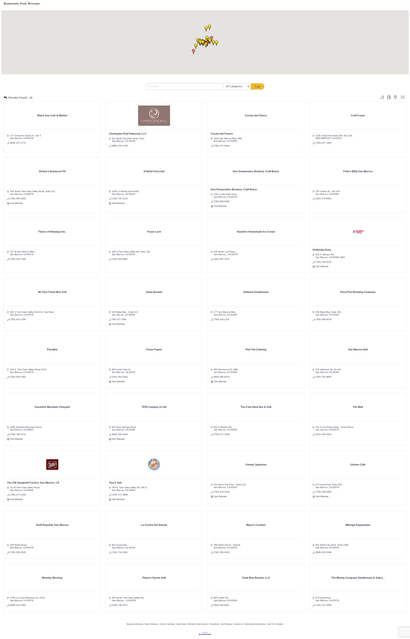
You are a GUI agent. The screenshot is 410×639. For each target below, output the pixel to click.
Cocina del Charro (222, 133)
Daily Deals (181, 624)
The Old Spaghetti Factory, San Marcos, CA (33, 482)
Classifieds (214, 624)
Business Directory (135, 624)
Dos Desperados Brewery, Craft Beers (234, 189)
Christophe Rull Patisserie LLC (127, 133)
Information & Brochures (255, 624)
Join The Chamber (275, 624)
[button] (200, 43)
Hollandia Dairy (322, 249)
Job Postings (226, 624)
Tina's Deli (115, 482)
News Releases (152, 624)
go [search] (259, 86)
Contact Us (238, 624)
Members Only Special (198, 624)
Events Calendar (167, 624)
